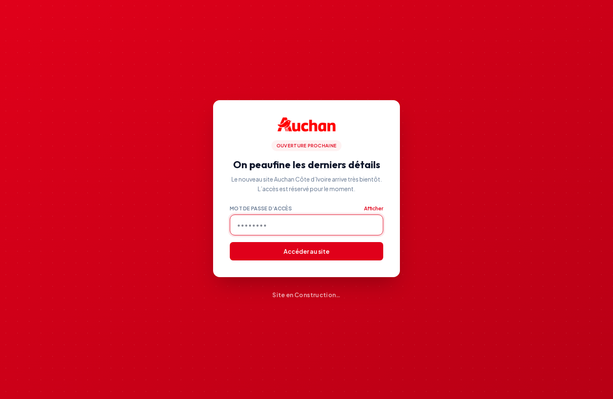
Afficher (373, 208)
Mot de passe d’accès (261, 208)
